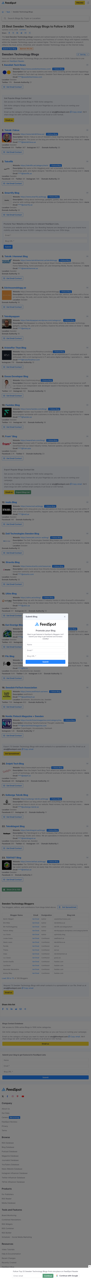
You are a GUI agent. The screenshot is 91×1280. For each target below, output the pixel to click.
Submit (45, 662)
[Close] (64, 616)
